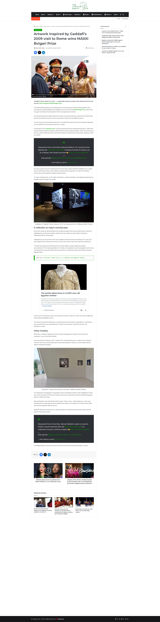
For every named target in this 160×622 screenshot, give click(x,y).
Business (77, 14)
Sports (58, 14)
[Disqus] (63, 542)
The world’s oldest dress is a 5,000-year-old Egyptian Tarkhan (64, 257)
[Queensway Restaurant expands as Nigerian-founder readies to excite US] (43, 502)
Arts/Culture (47, 26)
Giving (86, 14)
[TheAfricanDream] (80, 6)
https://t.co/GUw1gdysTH (78, 153)
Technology (67, 14)
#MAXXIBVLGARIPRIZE (56, 150)
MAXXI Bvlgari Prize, (80, 109)
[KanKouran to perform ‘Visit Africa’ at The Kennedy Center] (85, 502)
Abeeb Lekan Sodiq (40, 48)
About (115, 14)
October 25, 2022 (60, 439)
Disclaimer (61, 619)
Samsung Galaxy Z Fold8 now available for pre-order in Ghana (57, 18)
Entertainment (97, 14)
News (42, 14)
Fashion (108, 14)
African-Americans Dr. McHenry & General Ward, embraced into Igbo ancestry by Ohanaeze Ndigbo (64, 511)
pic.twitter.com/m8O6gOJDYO (75, 158)
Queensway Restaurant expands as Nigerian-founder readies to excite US (43, 510)
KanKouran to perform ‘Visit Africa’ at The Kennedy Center (84, 510)
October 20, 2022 (72, 162)
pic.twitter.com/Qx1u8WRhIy (71, 435)
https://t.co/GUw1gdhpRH (80, 429)
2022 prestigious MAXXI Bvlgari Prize (50, 103)
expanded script (50, 128)
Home (37, 14)
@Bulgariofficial (57, 158)
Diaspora (50, 14)
